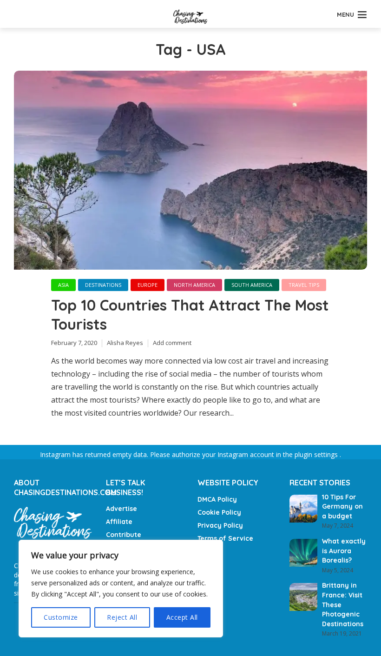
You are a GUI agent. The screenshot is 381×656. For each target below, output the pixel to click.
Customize (61, 617)
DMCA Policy (217, 499)
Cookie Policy (219, 512)
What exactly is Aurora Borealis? (344, 550)
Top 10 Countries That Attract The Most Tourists (189, 315)
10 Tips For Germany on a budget (342, 506)
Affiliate (119, 521)
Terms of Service (225, 538)
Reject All (122, 617)
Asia (63, 284)
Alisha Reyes (125, 342)
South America (251, 284)
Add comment (172, 342)
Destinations (103, 284)
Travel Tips (304, 284)
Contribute (123, 534)
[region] (121, 588)
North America (194, 284)
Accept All (182, 617)
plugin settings (317, 454)
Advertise (121, 508)
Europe (148, 284)
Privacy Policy (220, 525)
